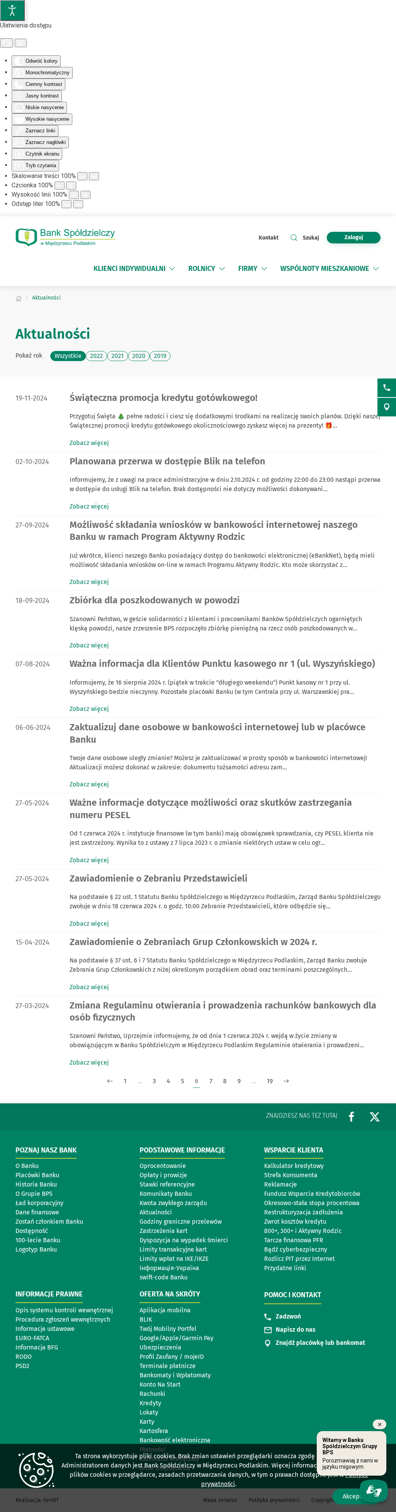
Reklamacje (280, 1184)
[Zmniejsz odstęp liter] (66, 204)
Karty (147, 1421)
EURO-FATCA (32, 1338)
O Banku (27, 1166)
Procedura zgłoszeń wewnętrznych (62, 1319)
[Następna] (286, 1081)
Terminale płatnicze (168, 1366)
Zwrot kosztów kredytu (295, 1221)
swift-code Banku (164, 1277)
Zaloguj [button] (354, 237)
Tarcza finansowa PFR (293, 1240)
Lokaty (149, 1412)
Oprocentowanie (163, 1166)
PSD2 (22, 1366)
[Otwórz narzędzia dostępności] (12, 10)
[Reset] (6, 43)
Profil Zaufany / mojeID (172, 1356)
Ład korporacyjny (39, 1203)
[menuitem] (130, 268)
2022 (96, 356)
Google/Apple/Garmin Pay (176, 1338)
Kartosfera (154, 1431)
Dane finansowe (37, 1212)
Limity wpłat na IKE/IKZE (174, 1258)
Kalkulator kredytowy (294, 1166)
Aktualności (156, 1212)
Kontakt (268, 238)
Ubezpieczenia (160, 1347)
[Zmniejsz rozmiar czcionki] (60, 186)
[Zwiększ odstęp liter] (78, 204)
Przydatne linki (285, 1268)
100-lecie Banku (37, 1240)
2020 (138, 356)
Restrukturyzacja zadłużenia (303, 1212)
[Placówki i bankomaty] (386, 407)
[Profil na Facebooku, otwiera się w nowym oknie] (351, 1116)
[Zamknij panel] (21, 43)
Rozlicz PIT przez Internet (299, 1258)
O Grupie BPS (34, 1193)
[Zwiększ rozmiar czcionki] (71, 186)
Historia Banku (36, 1184)
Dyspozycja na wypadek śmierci (184, 1240)
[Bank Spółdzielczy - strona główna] (65, 237)
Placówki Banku (37, 1175)
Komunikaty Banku (166, 1193)
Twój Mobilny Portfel (168, 1328)
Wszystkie (68, 356)
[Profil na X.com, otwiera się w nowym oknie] (375, 1116)
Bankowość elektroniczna (175, 1440)
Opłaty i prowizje (163, 1175)
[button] (172, 268)
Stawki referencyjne (167, 1184)
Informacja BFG (36, 1347)
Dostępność (31, 1231)
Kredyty (150, 1403)
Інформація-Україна (169, 1268)
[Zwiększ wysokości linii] (85, 195)
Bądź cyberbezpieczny (295, 1249)
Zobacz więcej (89, 443)
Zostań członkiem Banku (49, 1221)
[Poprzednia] (110, 1081)
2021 (117, 356)
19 (270, 1081)
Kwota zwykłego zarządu (176, 1203)
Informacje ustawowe (45, 1328)
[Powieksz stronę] (94, 176)
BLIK (146, 1319)
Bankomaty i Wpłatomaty (175, 1375)
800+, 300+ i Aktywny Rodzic (303, 1231)
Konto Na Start (160, 1384)
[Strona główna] (18, 298)
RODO (23, 1356)
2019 (160, 356)
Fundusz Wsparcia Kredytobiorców (312, 1193)
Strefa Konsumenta (290, 1175)
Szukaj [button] (311, 238)
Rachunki (153, 1393)
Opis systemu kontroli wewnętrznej (64, 1310)
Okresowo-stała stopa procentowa (312, 1203)
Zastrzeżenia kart (164, 1231)
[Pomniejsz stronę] (82, 176)
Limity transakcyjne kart (173, 1249)
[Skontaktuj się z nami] (386, 387)
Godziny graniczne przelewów (181, 1221)
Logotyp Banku (36, 1249)
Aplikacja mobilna (165, 1310)
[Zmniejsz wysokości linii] (74, 195)
